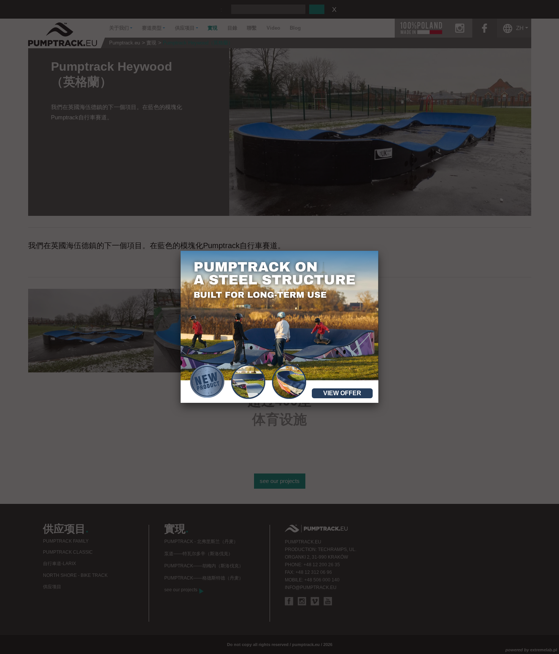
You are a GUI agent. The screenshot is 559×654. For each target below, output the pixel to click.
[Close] (378, 251)
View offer (342, 393)
